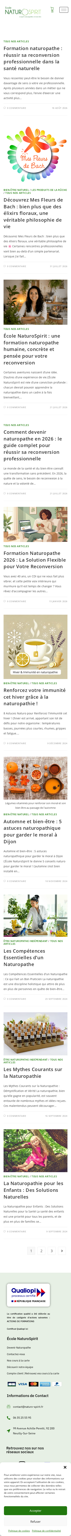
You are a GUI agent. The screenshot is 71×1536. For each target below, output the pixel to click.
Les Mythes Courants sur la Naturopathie (33, 1072)
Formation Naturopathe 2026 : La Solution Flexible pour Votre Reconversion (35, 560)
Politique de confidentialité (46, 1530)
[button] (65, 1467)
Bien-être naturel (16, 190)
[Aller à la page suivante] (62, 1251)
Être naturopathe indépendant (26, 941)
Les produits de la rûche (49, 190)
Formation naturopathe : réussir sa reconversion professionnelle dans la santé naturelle (33, 58)
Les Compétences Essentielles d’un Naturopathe (24, 957)
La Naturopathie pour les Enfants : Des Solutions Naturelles (33, 1190)
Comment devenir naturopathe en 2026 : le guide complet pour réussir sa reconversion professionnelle (33, 445)
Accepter (35, 1511)
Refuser (35, 1521)
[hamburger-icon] (63, 10)
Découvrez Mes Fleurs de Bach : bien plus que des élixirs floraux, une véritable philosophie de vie (33, 213)
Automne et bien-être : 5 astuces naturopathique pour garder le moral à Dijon (33, 831)
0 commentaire (16, 107)
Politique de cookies (19, 1530)
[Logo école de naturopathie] (23, 12)
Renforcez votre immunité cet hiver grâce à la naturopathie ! (35, 697)
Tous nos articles (16, 41)
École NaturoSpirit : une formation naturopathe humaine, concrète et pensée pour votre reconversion (32, 349)
